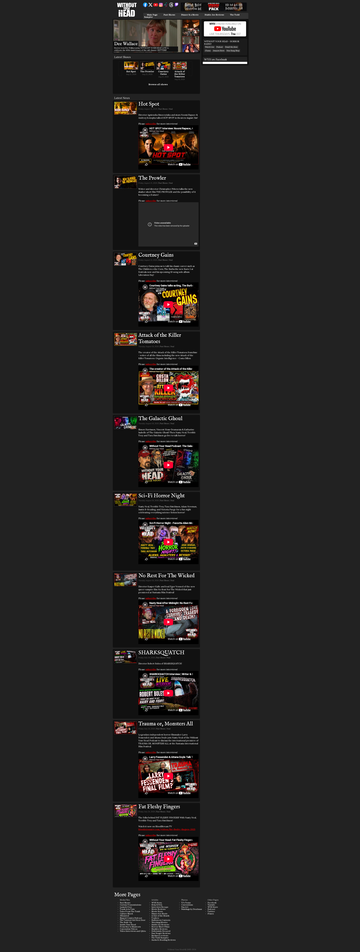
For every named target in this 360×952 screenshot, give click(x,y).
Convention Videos (128, 929)
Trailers (155, 918)
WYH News (156, 903)
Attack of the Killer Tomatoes (179, 74)
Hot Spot (131, 71)
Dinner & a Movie (190, 14)
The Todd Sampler (160, 938)
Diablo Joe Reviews (214, 14)
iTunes (208, 50)
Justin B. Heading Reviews (163, 940)
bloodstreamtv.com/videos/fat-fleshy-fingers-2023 (166, 829)
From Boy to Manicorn (130, 927)
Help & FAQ (156, 905)
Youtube (211, 905)
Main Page (152, 14)
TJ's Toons (186, 903)
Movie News (157, 911)
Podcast (219, 47)
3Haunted (124, 916)
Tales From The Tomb (130, 911)
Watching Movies (159, 922)
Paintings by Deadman (191, 909)
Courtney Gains (163, 72)
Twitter (211, 911)
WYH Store (213, 907)
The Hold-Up (126, 922)
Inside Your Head (128, 924)
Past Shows (169, 14)
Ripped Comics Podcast (131, 918)
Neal (171, 109)
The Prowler (147, 71)
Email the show (231, 47)
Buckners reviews (159, 935)
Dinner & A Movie (159, 914)
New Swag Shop (233, 50)
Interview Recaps (159, 907)
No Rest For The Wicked (166, 575)
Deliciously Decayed (160, 931)
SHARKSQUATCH (161, 652)
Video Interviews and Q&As (133, 931)
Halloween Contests (160, 920)
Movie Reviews (158, 909)
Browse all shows (158, 84)
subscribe (151, 123)
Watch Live (209, 47)
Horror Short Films (160, 927)
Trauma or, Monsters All (165, 724)
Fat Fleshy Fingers (159, 806)
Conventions (187, 905)
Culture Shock (126, 914)
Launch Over (126, 907)
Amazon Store (218, 50)
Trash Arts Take (127, 909)
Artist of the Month (160, 916)
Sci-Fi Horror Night (161, 495)
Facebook (212, 903)
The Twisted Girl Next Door (132, 920)
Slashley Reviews (159, 929)
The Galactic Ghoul (160, 418)
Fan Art (184, 907)
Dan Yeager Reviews (160, 933)
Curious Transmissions (130, 905)
